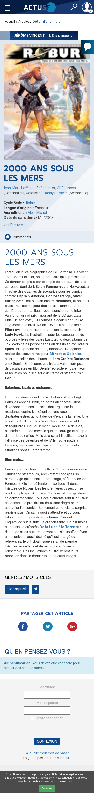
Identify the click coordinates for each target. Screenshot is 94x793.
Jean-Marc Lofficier (19, 188)
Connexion (47, 741)
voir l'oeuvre (13, 225)
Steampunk (17, 589)
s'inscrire (64, 758)
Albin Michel (37, 212)
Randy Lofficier (56, 193)
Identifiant (47, 686)
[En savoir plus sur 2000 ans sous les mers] (47, 102)
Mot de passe (47, 702)
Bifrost (55, 354)
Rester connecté (49, 718)
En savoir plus (65, 781)
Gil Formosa (66, 188)
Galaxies (74, 354)
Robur (30, 203)
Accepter (47, 788)
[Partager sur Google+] (72, 626)
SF (35, 589)
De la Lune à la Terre (57, 527)
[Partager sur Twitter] (48, 626)
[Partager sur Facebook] (23, 626)
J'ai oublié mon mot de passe (47, 753)
